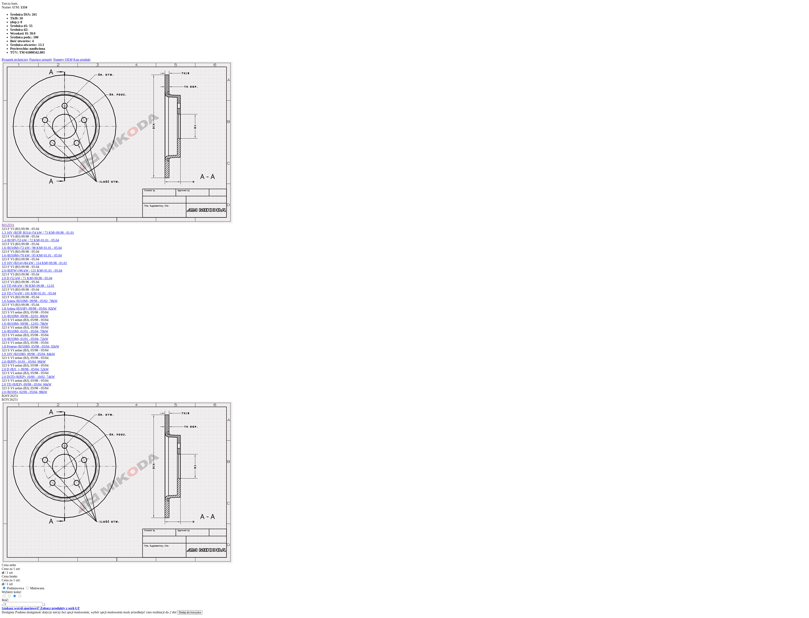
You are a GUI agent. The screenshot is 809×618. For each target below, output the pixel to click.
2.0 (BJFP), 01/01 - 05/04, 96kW (24, 361)
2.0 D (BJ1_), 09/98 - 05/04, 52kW (25, 369)
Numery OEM (62, 59)
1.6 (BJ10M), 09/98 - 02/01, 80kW (25, 316)
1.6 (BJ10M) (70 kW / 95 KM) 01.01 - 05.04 (32, 255)
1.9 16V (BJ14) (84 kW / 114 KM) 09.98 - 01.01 (34, 263)
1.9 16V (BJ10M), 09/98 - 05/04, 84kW (28, 354)
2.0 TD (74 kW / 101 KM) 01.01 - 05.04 (29, 293)
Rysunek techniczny (15, 59)
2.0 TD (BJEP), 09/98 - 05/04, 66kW (26, 384)
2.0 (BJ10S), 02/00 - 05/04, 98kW (24, 392)
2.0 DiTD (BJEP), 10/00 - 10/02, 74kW (28, 377)
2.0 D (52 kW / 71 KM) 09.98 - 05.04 (27, 278)
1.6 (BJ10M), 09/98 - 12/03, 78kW (25, 323)
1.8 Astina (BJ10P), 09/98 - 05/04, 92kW (29, 308)
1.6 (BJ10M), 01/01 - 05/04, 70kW (25, 331)
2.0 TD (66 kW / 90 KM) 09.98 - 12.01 (28, 286)
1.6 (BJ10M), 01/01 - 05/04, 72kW (25, 339)
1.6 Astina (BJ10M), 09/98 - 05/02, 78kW (30, 301)
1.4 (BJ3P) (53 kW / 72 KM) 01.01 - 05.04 (30, 240)
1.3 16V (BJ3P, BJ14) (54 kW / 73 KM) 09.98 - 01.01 (38, 232)
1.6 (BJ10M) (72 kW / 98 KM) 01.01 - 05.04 (32, 248)
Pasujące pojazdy (40, 59)
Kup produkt (81, 59)
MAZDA (8, 225)
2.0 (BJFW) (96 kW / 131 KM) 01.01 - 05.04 (32, 270)
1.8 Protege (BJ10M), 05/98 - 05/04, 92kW (30, 346)
